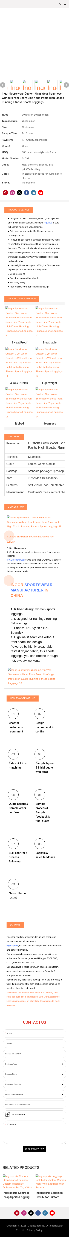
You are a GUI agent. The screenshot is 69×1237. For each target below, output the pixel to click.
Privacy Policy (34, 1230)
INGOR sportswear (16, 560)
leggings (48, 223)
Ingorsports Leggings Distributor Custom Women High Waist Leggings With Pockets (50, 1195)
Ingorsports (12, 945)
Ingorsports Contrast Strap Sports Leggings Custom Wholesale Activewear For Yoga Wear (17, 1195)
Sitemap (48, 1230)
